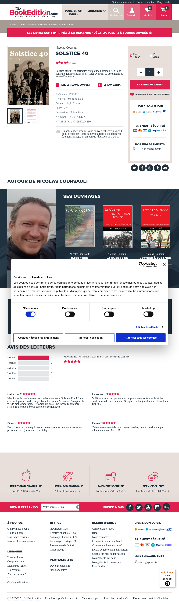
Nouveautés (13, 569)
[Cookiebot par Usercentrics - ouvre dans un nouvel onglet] (141, 264)
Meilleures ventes (17, 565)
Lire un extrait (113, 85)
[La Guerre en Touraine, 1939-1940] (117, 226)
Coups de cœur (15, 561)
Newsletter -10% (59, 528)
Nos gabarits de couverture (107, 562)
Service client (153, 486)
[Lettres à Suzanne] (155, 226)
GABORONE (79, 257)
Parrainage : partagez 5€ (63, 541)
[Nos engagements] (149, 148)
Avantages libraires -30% (63, 537)
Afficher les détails (147, 326)
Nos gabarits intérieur (104, 557)
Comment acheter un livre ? (107, 545)
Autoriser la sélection (90, 337)
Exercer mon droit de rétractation (151, 598)
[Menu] (173, 571)
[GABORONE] (80, 225)
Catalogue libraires (17, 582)
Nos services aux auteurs (21, 541)
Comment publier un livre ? (107, 541)
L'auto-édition (15, 532)
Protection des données (116, 598)
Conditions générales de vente (61, 598)
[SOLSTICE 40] (28, 103)
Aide (167, 2)
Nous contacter (145, 2)
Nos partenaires (58, 569)
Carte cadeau (57, 549)
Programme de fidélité (62, 545)
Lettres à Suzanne (155, 257)
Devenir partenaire (60, 565)
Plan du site (98, 566)
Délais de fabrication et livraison (110, 549)
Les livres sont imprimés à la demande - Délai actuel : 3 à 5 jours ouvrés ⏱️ (89, 32)
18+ (9, 578)
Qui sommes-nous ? (123, 2)
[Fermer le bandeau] (164, 264)
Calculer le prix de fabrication (108, 553)
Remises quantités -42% (63, 532)
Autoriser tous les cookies (141, 337)
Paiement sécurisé (111, 486)
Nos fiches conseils (17, 537)
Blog (159, 2)
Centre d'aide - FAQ (103, 528)
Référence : (62, 94)
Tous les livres (15, 557)
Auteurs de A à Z (16, 574)
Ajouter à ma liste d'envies (152, 94)
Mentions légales (91, 598)
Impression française (26, 486)
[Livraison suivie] (149, 112)
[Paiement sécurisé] (149, 131)
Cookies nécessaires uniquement (38, 337)
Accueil (13, 24)
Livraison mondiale (68, 486)
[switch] (70, 314)
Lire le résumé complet (75, 85)
